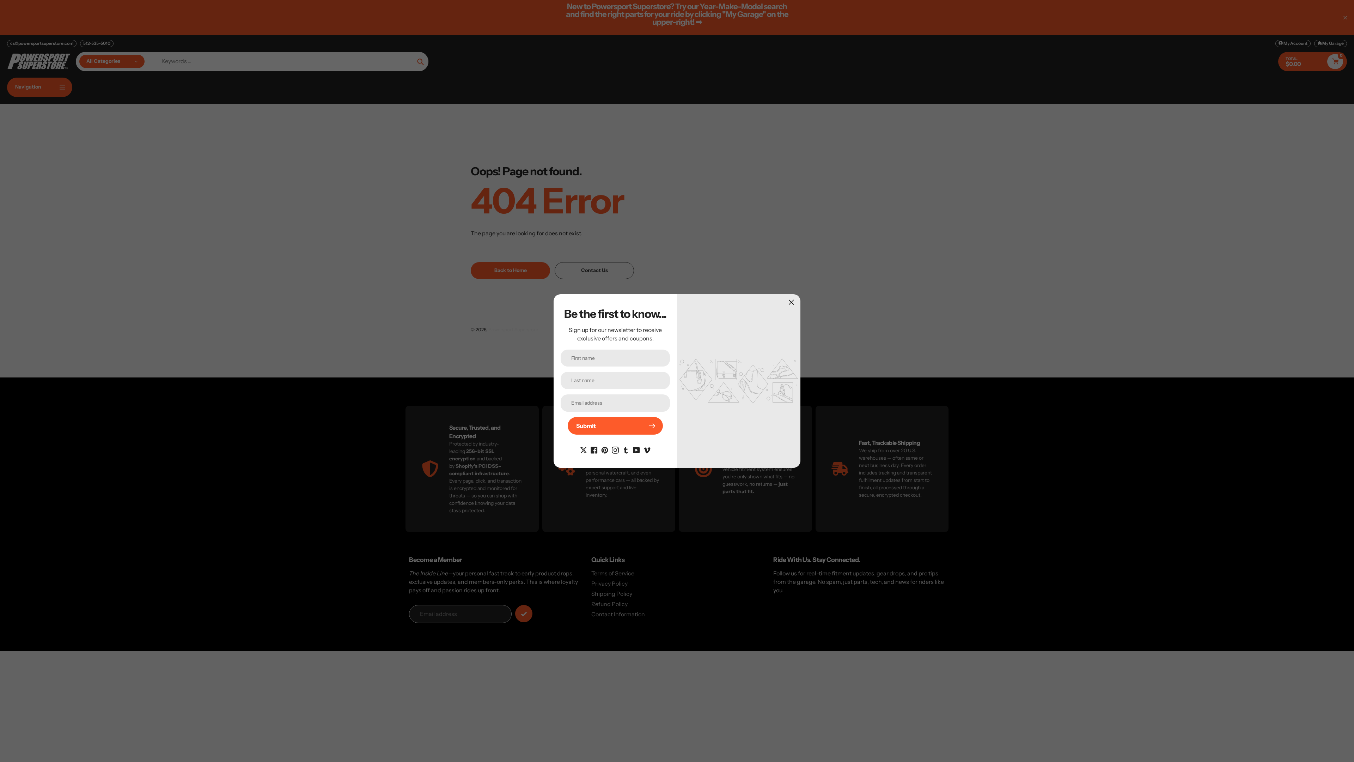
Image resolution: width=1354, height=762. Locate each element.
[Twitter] (583, 449)
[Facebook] (594, 449)
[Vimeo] (647, 449)
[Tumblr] (625, 449)
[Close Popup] (791, 302)
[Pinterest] (604, 449)
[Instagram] (615, 449)
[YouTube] (636, 449)
